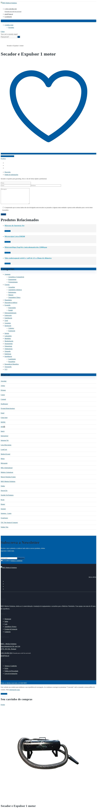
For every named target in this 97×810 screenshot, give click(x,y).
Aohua (3, 385)
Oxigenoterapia (13, 282)
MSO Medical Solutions (8, 481)
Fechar (3, 704)
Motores (10, 295)
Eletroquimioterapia (10, 313)
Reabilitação (8, 356)
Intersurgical (4, 436)
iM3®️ (3, 427)
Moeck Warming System (8, 477)
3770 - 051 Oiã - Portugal (8, 649)
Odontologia (8, 346)
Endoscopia (8, 315)
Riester (3, 504)
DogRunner (4, 404)
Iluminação (8, 325)
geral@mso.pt (5, 655)
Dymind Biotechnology (8, 408)
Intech (2, 431)
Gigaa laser (4, 417)
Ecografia (7, 305)
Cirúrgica (11, 328)
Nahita (3, 486)
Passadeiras (11, 361)
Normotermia (9, 343)
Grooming (8, 323)
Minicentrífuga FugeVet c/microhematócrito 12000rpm (26, 247)
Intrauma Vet (4, 440)
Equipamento (12, 279)
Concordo (4, 694)
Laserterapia (12, 359)
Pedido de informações (11, 174)
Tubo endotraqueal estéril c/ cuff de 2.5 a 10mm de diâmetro (28, 258)
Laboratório (8, 336)
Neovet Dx (4, 490)
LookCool (4, 449)
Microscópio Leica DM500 (15, 236)
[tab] (50, 172)
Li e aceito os (12, 560)
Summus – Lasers (6, 513)
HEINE (3, 422)
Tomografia (8, 367)
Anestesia (7, 274)
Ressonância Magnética (12, 364)
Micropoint (4, 463)
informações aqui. (14, 690)
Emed (2, 413)
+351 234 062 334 (6, 653)
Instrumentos (12, 292)
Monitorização (9, 341)
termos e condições (16, 560)
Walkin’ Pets (4, 527)
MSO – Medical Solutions (8, 644)
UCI (6, 369)
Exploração (11, 331)
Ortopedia (8, 351)
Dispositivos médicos (11, 302)
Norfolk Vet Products (7, 495)
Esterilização (8, 318)
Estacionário (12, 308)
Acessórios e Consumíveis (16, 277)
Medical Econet (5, 454)
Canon (3, 395)
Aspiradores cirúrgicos (15, 290)
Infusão (7, 333)
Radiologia (8, 354)
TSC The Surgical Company (9, 522)
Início (2, 45)
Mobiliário (8, 338)
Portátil (10, 310)
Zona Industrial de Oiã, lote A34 (10, 646)
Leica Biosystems (6, 445)
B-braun (3, 390)
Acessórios (11, 287)
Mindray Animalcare (7, 472)
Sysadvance (4, 518)
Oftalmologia (8, 349)
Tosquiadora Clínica (14, 297)
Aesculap (3, 381)
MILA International (6, 468)
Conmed (3, 399)
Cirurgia (7, 284)
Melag (3, 458)
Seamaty (3, 509)
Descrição (8, 172)
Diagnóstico (8, 300)
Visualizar (8, 231)
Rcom (2, 500)
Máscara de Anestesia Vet (14, 225)
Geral (5, 45)
